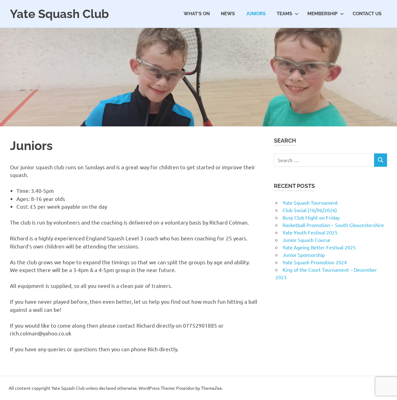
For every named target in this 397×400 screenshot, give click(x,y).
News (228, 13)
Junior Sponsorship (304, 255)
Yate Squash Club (59, 14)
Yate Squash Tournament (310, 202)
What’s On (197, 13)
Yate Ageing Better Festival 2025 (319, 247)
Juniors (255, 13)
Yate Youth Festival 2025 (310, 232)
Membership (322, 13)
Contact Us (367, 13)
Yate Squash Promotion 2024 (315, 262)
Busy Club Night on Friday (311, 217)
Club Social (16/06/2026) (310, 210)
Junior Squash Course (306, 240)
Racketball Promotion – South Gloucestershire (333, 225)
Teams (284, 13)
